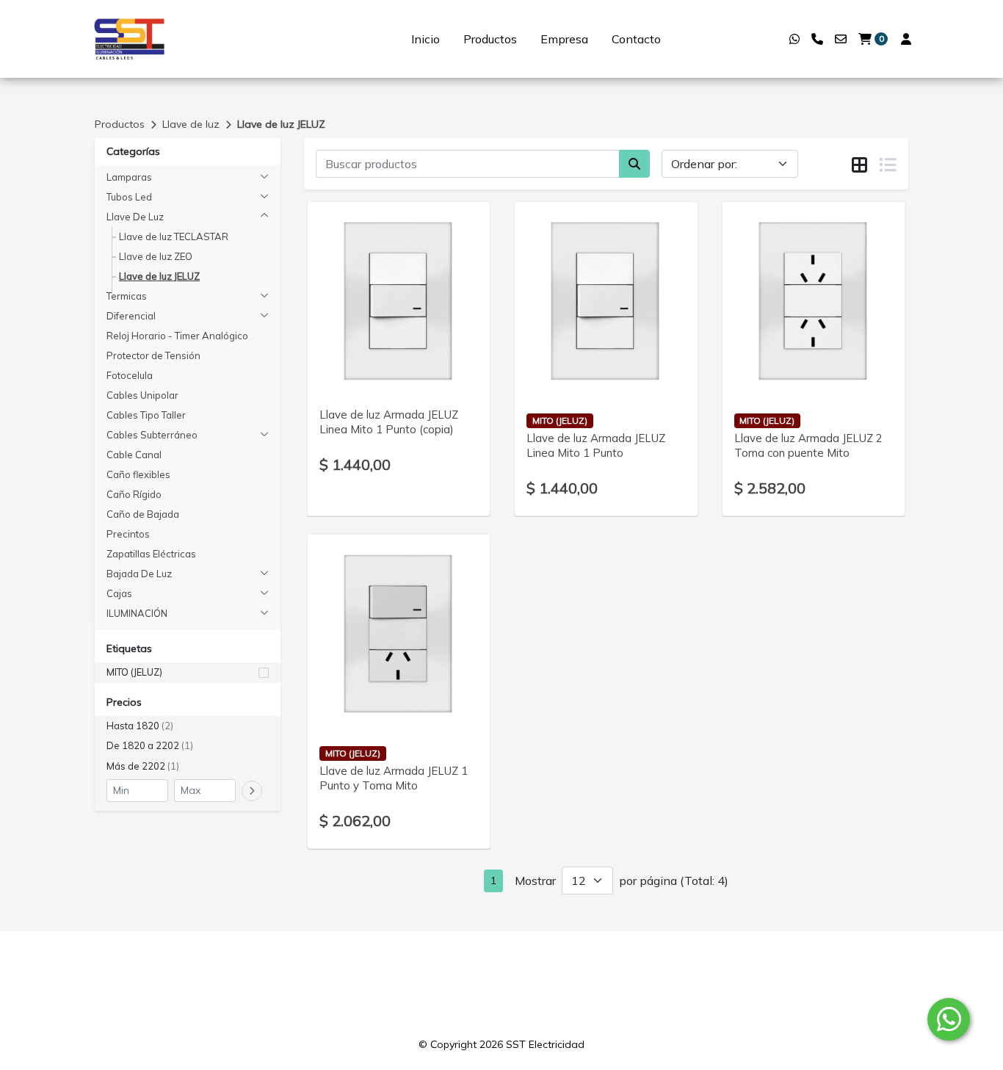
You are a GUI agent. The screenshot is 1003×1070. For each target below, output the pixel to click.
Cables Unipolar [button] (142, 395)
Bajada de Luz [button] (139, 573)
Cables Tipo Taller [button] (146, 415)
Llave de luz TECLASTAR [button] (173, 236)
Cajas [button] (119, 593)
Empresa (564, 39)
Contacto (636, 39)
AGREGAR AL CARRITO (398, 340)
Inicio (425, 39)
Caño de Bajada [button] (142, 514)
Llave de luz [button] (135, 217)
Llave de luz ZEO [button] (155, 256)
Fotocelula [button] (129, 375)
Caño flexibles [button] (138, 474)
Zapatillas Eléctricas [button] (151, 554)
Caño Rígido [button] (134, 494)
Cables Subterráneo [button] (152, 435)
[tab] (859, 164)
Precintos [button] (128, 534)
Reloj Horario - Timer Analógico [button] (177, 335)
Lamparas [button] (129, 177)
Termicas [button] (126, 296)
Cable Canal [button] (134, 454)
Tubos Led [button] (129, 197)
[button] (187, 672)
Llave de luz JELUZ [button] (159, 276)
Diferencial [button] (131, 316)
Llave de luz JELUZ (281, 124)
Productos (490, 39)
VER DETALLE (378, 378)
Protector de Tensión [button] (153, 355)
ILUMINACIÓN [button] (136, 613)
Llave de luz (191, 124)
